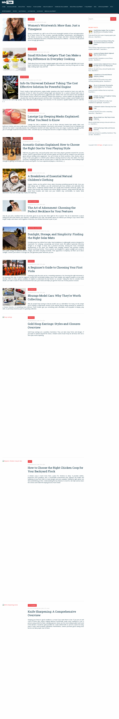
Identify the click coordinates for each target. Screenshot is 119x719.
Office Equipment (103, 7)
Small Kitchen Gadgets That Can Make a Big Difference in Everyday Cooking (54, 57)
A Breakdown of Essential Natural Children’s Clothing (50, 178)
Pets (111, 7)
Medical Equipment (50, 11)
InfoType (99, 145)
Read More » (98, 37)
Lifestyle (31, 19)
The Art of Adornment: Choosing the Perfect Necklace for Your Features (52, 209)
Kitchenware (32, 49)
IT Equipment (88, 7)
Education (21, 7)
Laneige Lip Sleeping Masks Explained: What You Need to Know (53, 118)
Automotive (31, 11)
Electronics (22, 11)
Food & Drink (37, 7)
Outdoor (40, 11)
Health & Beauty (48, 7)
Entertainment (6, 11)
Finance (29, 7)
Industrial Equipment (76, 7)
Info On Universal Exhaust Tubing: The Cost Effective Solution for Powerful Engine (49, 85)
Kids (95, 7)
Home (3, 7)
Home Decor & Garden (61, 7)
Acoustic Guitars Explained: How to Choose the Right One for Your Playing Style (51, 146)
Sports (15, 11)
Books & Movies (11, 7)
